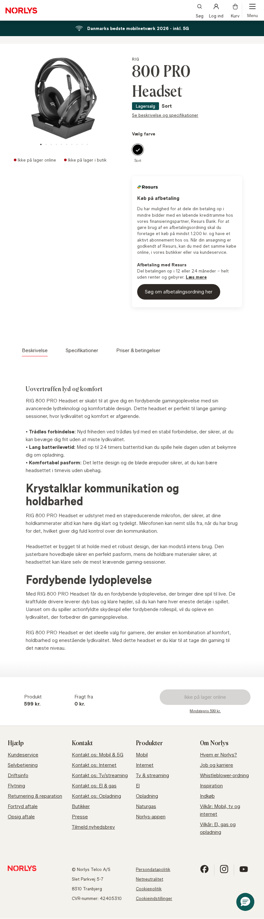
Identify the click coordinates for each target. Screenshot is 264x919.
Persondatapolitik (153, 869)
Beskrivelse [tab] (35, 350)
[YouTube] (243, 872)
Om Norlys (214, 743)
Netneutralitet (149, 879)
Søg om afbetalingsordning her (178, 292)
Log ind (216, 15)
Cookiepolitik (149, 888)
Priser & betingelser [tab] (138, 350)
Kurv (235, 15)
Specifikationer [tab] (82, 350)
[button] (245, 902)
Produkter (149, 743)
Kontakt (82, 743)
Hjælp (16, 743)
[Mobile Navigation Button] (252, 10)
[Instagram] (224, 872)
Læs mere (196, 277)
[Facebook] (204, 872)
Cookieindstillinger (154, 898)
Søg (199, 15)
